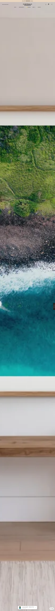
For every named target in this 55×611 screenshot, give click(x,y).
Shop (15, 7)
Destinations (21, 7)
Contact (39, 7)
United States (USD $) (5, 4)
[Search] (51, 4)
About (33, 7)
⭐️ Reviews (29, 7)
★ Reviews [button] (54, 306)
